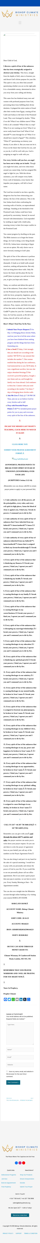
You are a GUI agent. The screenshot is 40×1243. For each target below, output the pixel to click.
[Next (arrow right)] (12, 1242)
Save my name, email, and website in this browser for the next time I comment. (19, 1074)
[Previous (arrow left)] (4, 1242)
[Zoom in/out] (4, 1239)
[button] (20, 22)
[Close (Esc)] (28, 1239)
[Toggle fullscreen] (12, 1239)
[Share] (20, 1239)
